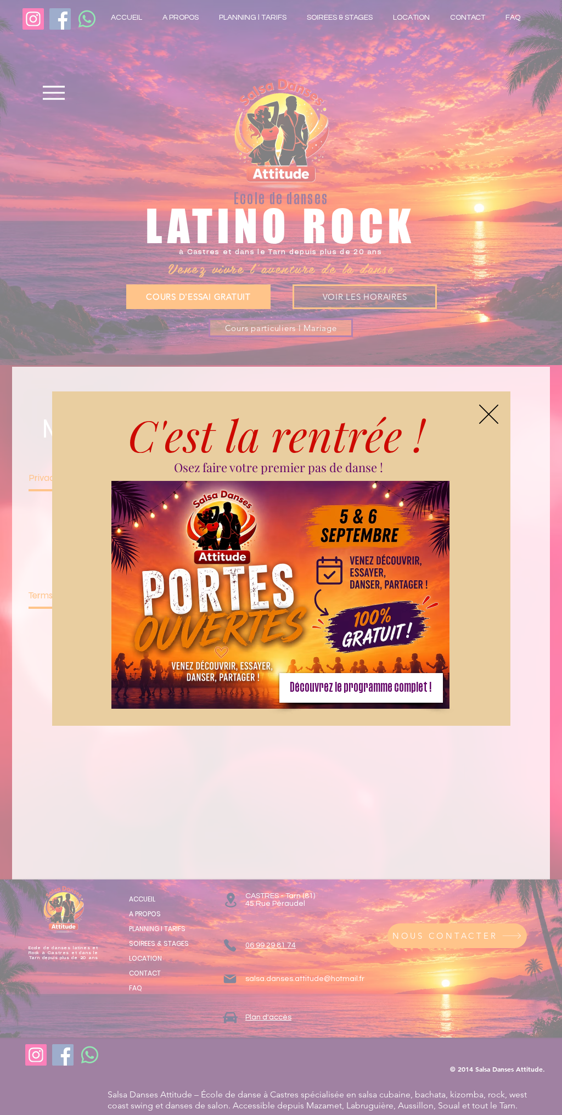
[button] (488, 414)
